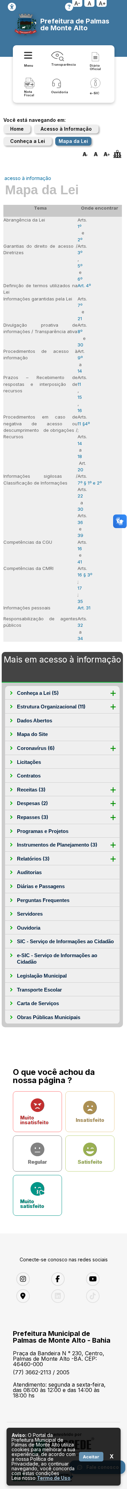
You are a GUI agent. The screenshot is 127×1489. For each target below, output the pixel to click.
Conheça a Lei (27, 141)
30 (80, 344)
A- (77, 3)
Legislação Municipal (42, 976)
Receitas (31, 789)
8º (80, 331)
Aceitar (91, 1456)
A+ (102, 3)
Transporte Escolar (39, 990)
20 (80, 469)
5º (80, 265)
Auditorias (29, 872)
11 (79, 384)
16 (80, 410)
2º (80, 239)
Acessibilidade (11, 6)
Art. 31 (84, 607)
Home (17, 129)
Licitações (29, 762)
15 (80, 397)
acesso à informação (27, 178)
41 (80, 561)
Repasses (32, 817)
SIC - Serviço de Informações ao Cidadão (65, 941)
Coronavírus (36, 748)
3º (80, 252)
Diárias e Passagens (41, 886)
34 (80, 638)
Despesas (32, 803)
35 (80, 601)
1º (79, 226)
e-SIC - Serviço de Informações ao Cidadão (57, 958)
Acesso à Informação (66, 129)
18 (80, 456)
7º (80, 305)
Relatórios (33, 858)
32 (80, 625)
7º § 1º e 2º (90, 483)
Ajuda (69, 6)
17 (80, 588)
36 (80, 522)
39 (80, 535)
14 (80, 371)
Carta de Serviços (38, 1003)
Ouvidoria (28, 928)
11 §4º (84, 423)
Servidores (30, 914)
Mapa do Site (32, 734)
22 (80, 495)
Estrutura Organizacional (51, 706)
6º (80, 279)
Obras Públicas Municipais (48, 1017)
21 (80, 318)
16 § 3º (85, 574)
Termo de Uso (53, 1478)
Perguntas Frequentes (43, 900)
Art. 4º (84, 285)
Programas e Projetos (42, 831)
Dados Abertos (34, 720)
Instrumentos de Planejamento (57, 844)
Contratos (29, 776)
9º (80, 357)
